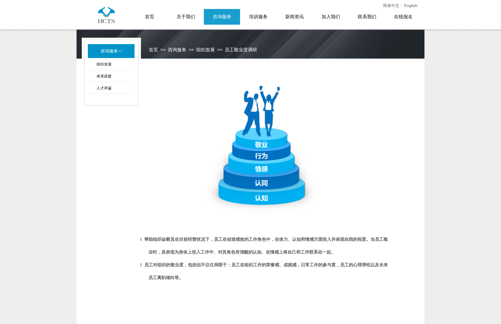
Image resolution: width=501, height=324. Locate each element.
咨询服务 (177, 49)
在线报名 (403, 16)
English (411, 5)
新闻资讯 (294, 16)
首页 (153, 49)
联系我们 (367, 16)
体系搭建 (104, 76)
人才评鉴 (104, 88)
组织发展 (104, 64)
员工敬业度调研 (241, 49)
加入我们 (331, 16)
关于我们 (186, 16)
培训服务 (258, 16)
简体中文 (391, 5)
